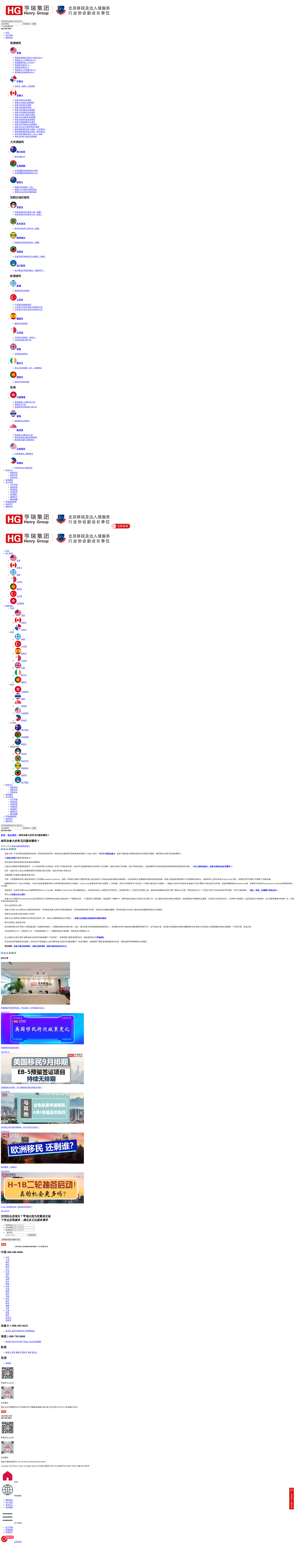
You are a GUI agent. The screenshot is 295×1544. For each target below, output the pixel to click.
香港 (7, 1284)
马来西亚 (21, 449)
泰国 (19, 416)
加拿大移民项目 (38, 946)
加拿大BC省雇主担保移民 (25, 117)
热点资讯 (12, 835)
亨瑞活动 (14, 477)
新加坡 (20, 430)
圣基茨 (20, 251)
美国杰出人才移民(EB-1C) (25, 70)
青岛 (7, 1303)
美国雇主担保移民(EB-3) (25, 72)
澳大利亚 (21, 152)
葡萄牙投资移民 (21, 324)
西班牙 (20, 377)
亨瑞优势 (14, 492)
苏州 (7, 1267)
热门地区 (9, 35)
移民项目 (9, 38)
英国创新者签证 (21, 354)
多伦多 (8, 1331)
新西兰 (20, 182)
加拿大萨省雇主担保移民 (25, 110)
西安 (7, 1315)
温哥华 (14, 1331)
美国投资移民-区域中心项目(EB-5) (29, 58)
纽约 (21, 1342)
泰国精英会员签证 (22, 421)
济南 (7, 1313)
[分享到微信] (15, 849)
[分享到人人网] (12, 849)
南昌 (7, 1262)
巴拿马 (20, 81)
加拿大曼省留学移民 (23, 107)
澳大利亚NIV (20, 157)
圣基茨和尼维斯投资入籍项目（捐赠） (30, 257)
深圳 (7, 1298)
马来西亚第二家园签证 (24, 454)
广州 (7, 1260)
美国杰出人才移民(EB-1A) (25, 60)
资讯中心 (9, 470)
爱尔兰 (20, 363)
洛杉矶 (8, 1342)
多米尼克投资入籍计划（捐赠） (28, 229)
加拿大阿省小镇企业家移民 (26, 136)
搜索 (34, 24)
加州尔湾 (15, 1342)
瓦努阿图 (21, 166)
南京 (7, 1264)
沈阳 (7, 1274)
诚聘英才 (14, 497)
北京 (7, 1257)
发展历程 (14, 487)
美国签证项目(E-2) (22, 65)
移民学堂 (9, 507)
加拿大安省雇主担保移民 (25, 112)
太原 (7, 1308)
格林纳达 (21, 238)
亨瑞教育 (9, 1530)
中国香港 (21, 397)
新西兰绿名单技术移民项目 (26, 192)
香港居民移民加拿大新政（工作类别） (30, 129)
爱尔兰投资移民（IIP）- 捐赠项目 (28, 368)
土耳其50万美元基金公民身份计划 (28, 307)
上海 (7, 1311)
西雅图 (38, 1342)
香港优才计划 (20, 404)
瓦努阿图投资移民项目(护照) (26, 171)
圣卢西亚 (21, 265)
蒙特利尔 (21, 1331)
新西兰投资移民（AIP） (24, 187)
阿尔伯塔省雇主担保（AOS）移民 (29, 134)
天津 (7, 1272)
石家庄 (8, 1320)
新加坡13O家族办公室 (24, 435)
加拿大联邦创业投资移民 (25, 120)
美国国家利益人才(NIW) (24, 63)
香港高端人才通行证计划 (25, 402)
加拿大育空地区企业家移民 (26, 124)
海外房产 (9, 504)
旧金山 (26, 1342)
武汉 (7, 1281)
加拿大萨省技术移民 (23, 105)
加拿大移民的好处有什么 (57, 946)
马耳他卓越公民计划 (23, 340)
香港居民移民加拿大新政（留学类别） (30, 132)
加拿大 (20, 95)
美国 (19, 53)
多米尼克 (21, 223)
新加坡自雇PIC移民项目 (24, 440)
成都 (7, 1306)
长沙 (7, 1269)
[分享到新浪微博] (7, 849)
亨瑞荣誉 (14, 490)
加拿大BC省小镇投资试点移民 (27, 127)
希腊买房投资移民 (22, 291)
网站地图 (14, 499)
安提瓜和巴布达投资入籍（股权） (28, 214)
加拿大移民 (16, 846)
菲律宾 (20, 463)
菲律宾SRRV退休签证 (23, 468)
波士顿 (32, 1342)
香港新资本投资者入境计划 (26, 407)
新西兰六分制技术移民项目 (26, 190)
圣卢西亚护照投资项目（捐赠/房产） (30, 270)
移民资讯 (14, 473)
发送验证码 (32, 1235)
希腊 (19, 286)
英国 (19, 349)
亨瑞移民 (100, 937)
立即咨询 (18, 1542)
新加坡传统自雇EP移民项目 (26, 437)
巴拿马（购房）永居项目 (25, 86)
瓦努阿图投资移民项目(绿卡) (26, 173)
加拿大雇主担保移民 (22, 946)
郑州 (7, 1294)
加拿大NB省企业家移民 (24, 103)
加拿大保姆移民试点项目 (25, 122)
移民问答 (14, 475)
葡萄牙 (20, 318)
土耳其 (20, 300)
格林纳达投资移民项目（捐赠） (28, 242)
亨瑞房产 (9, 1532)
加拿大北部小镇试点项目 (25, 115)
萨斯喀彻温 (30, 1331)
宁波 (7, 1289)
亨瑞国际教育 (11, 502)
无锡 (7, 1296)
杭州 (7, 1301)
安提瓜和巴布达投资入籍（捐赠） (28, 212)
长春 (7, 1286)
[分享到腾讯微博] (10, 849)
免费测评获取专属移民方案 (11, 1239)
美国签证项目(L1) (22, 67)
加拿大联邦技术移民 (23, 100)
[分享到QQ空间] (5, 849)
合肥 (7, 1279)
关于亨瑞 (9, 482)
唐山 (7, 1277)
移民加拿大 (25, 846)
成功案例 (9, 480)
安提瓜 (20, 207)
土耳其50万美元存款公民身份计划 (28, 309)
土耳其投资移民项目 (23, 305)
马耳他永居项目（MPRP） (25, 337)
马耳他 (20, 332)
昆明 (7, 1291)
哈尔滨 (8, 1318)
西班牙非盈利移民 (22, 382)
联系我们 (14, 494)
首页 (7, 33)
